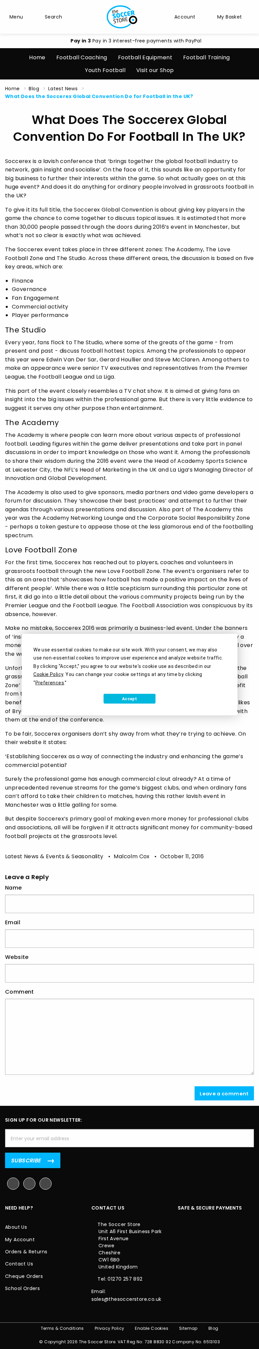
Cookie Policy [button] (48, 674)
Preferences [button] (49, 682)
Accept (129, 698)
